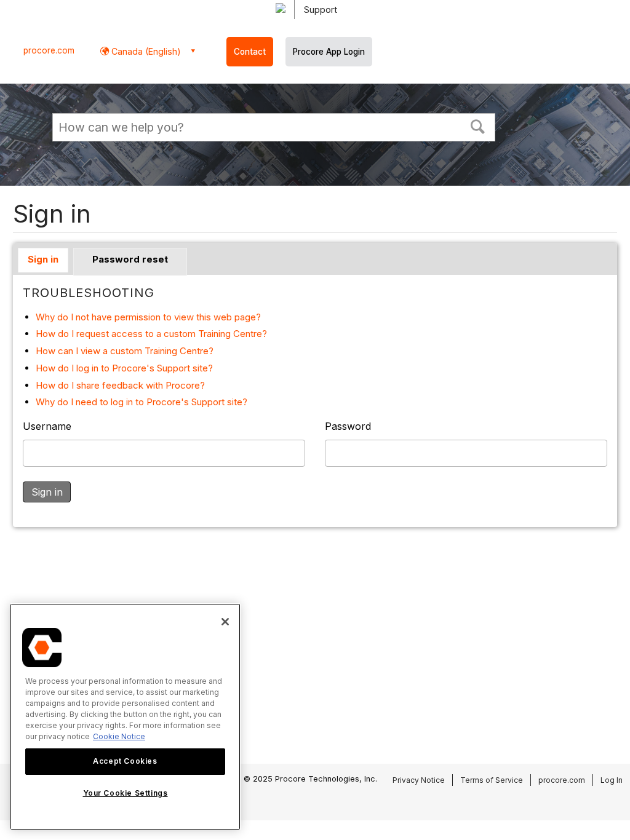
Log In (611, 780)
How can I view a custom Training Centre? (124, 351)
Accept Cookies (125, 761)
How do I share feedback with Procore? (120, 385)
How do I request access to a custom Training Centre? (151, 333)
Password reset (130, 259)
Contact (250, 52)
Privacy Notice (419, 780)
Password (348, 426)
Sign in (43, 259)
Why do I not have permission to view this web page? (148, 317)
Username (47, 426)
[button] (478, 125)
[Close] (225, 621)
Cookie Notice (119, 736)
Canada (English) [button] (145, 51)
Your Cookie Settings (125, 793)
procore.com (48, 50)
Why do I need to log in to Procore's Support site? (141, 402)
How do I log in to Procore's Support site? (124, 368)
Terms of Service (491, 780)
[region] (125, 716)
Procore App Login (329, 52)
